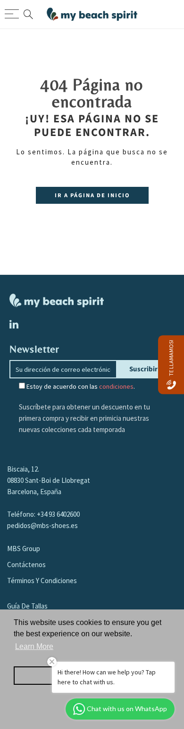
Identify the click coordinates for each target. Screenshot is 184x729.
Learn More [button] (34, 646)
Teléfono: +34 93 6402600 (43, 514)
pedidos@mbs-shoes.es (42, 525)
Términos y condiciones (42, 580)
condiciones (116, 386)
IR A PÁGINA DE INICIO (92, 195)
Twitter (13, 324)
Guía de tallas (27, 605)
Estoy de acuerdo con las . (80, 386)
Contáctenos (26, 564)
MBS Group (23, 548)
